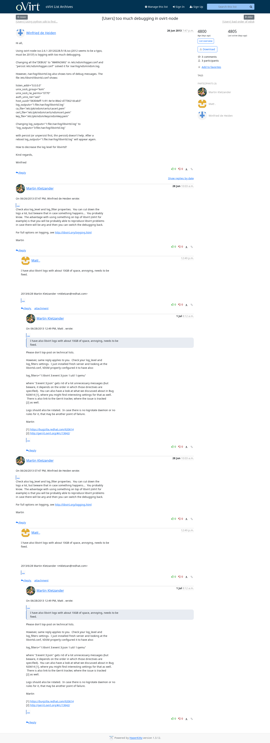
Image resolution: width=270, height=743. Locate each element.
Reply (22, 172)
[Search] (251, 7)
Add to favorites (211, 67)
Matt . (35, 260)
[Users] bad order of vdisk (238, 21)
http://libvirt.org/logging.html (73, 232)
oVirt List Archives (59, 6)
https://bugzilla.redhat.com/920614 (52, 429)
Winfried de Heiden (41, 33)
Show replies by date (181, 178)
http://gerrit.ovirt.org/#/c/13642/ (50, 433)
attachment (41, 308)
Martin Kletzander (40, 188)
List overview (206, 41)
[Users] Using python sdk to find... (37, 21)
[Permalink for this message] (192, 169)
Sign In (180, 6)
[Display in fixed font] (186, 169)
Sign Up (198, 6)
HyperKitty (135, 738)
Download (208, 49)
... (18, 205)
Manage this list (157, 6)
